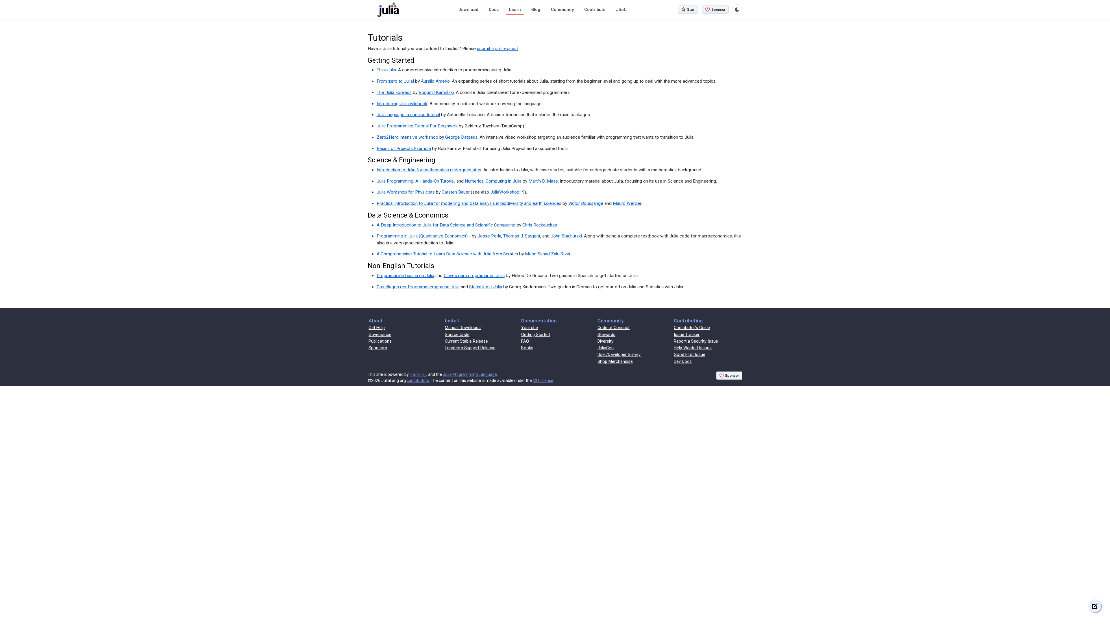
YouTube (529, 327)
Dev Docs (683, 361)
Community (562, 9)
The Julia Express (394, 92)
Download (468, 9)
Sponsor (718, 9)
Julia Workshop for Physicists (406, 192)
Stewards (606, 334)
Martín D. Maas (543, 181)
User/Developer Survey (619, 354)
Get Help (377, 327)
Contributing (688, 321)
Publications (380, 341)
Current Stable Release (466, 341)
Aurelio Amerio (435, 81)
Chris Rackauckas (539, 225)
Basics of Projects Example (404, 148)
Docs (494, 9)
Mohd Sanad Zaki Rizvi (547, 254)
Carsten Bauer (456, 192)
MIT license (543, 380)
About (376, 321)
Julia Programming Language (470, 374)
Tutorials (385, 37)
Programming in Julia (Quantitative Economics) (422, 236)
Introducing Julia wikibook (402, 103)
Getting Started (391, 60)
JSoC (621, 9)
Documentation (539, 321)
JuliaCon (605, 347)
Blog (535, 9)
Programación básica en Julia (405, 275)
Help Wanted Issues (693, 347)
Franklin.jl (418, 374)
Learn (515, 9)
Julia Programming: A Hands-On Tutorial (415, 181)
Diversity (605, 341)
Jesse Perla (489, 236)
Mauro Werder (627, 203)
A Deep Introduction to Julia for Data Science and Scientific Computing (446, 225)
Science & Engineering (401, 160)
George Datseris (461, 137)
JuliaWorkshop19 (507, 192)
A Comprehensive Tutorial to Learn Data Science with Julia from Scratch (447, 254)
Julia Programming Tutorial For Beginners (417, 126)
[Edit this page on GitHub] (1094, 605)
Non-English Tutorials (401, 266)
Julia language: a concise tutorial (408, 114)
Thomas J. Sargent (521, 236)
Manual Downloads (463, 327)
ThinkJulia (386, 70)
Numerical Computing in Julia (493, 181)
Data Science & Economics (408, 215)
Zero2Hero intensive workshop (407, 137)
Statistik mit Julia (485, 286)
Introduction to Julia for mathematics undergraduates (429, 169)
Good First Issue (689, 354)
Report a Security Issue (696, 341)
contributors (418, 380)
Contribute (595, 9)
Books (527, 347)
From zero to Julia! (395, 81)
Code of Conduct (613, 327)
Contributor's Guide (692, 327)
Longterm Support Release (470, 347)
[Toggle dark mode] (737, 9)
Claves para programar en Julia (474, 275)
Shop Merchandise (615, 361)
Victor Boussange (585, 203)
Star (690, 9)
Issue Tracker (687, 334)
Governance (380, 334)
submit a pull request (497, 48)
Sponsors (378, 347)
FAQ (525, 341)
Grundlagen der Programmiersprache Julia (418, 286)
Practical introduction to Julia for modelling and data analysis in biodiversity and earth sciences (469, 203)
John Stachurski (566, 236)
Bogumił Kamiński (436, 92)
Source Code (457, 334)
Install (452, 321)
